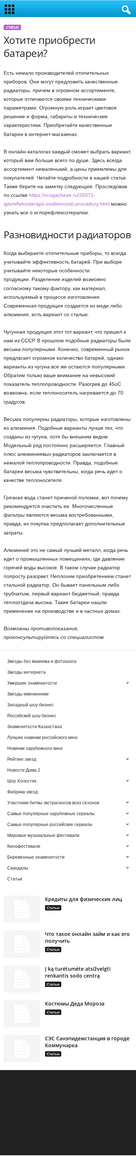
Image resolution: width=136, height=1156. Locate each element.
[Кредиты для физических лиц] (22, 909)
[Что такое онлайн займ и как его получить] (22, 944)
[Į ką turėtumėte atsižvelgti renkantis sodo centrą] (22, 978)
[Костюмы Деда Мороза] (22, 1013)
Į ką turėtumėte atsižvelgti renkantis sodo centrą (78, 972)
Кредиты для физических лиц (83, 899)
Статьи (12, 27)
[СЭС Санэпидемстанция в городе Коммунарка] (22, 1048)
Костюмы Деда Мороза (74, 1003)
